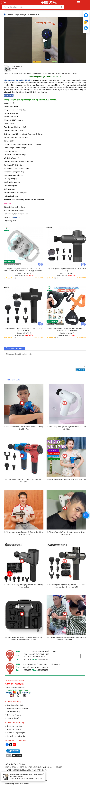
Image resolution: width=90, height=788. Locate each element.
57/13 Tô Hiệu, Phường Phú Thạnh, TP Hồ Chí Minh (41, 664)
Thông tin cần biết (12, 718)
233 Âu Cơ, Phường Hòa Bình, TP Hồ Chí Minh (39, 651)
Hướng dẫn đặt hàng (13, 729)
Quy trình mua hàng (13, 712)
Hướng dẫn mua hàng (14, 726)
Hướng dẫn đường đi (13, 715)
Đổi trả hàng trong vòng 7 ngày (17, 708)
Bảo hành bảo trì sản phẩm (15, 736)
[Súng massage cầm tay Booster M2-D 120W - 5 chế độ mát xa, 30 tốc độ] (23, 306)
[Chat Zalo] (86, 515)
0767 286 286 (43, 659)
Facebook (9, 95)
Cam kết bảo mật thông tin (15, 733)
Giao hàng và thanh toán (14, 705)
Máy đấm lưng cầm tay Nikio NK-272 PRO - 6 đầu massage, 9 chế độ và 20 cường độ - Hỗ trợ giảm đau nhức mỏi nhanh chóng (23, 271)
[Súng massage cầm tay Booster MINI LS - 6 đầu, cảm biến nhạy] (66, 246)
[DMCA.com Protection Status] (13, 755)
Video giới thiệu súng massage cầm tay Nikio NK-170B (67, 479)
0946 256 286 (43, 670)
